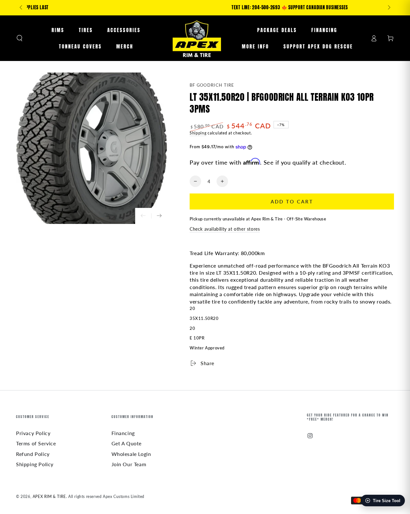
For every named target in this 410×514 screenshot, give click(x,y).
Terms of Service (36, 443)
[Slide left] (21, 7)
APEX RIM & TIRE (49, 496)
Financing (123, 433)
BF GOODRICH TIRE (212, 85)
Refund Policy (33, 454)
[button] (19, 38)
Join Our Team (128, 464)
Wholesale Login (131, 454)
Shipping (198, 133)
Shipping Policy (34, 464)
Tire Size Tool (386, 500)
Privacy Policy (33, 433)
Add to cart (292, 201)
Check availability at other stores (225, 229)
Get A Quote (126, 443)
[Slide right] (388, 7)
